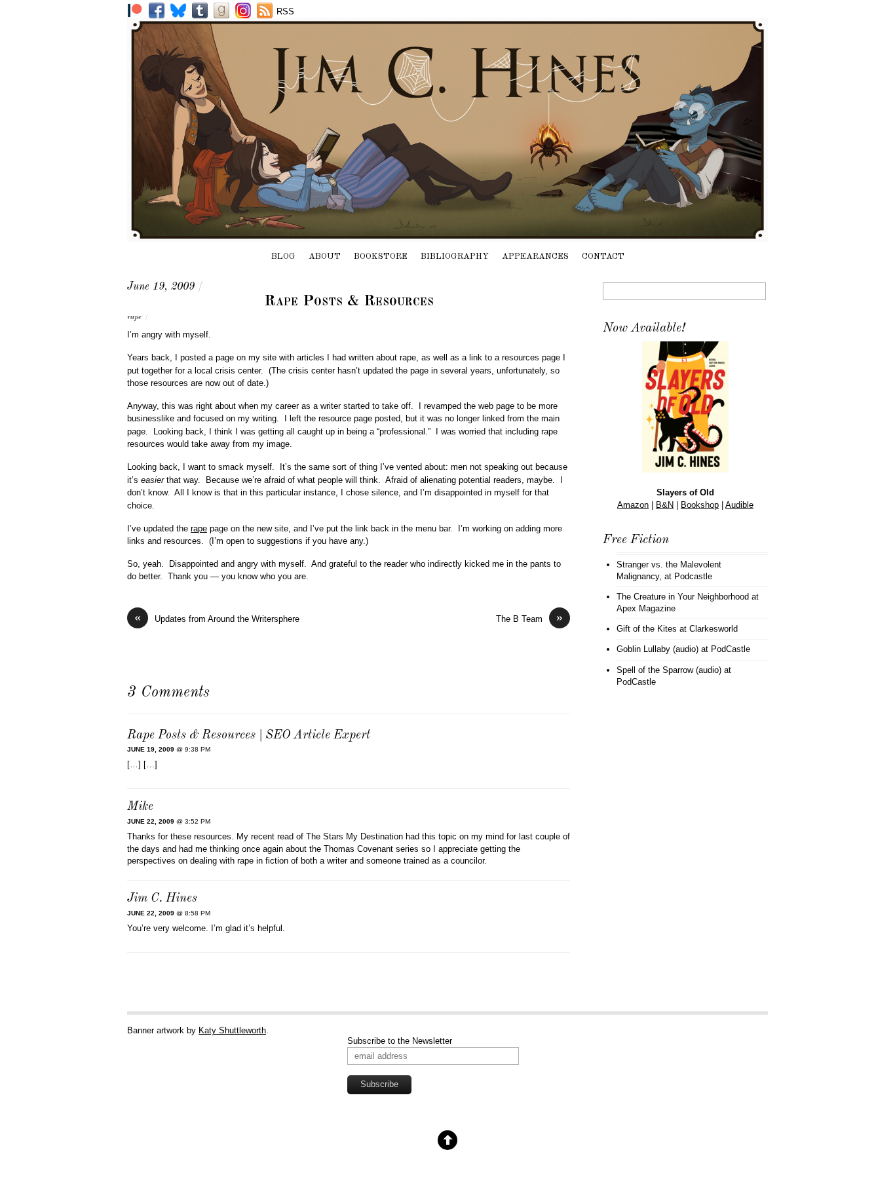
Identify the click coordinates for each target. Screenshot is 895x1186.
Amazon (633, 505)
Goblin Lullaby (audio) (657, 649)
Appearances (535, 256)
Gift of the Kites (647, 629)
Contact (603, 256)
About (325, 256)
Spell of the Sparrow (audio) (669, 670)
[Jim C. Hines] (447, 235)
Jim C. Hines (162, 898)
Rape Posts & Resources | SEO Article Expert (248, 735)
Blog (283, 256)
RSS (285, 11)
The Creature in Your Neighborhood (683, 597)
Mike (140, 807)
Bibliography (455, 256)
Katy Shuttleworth (232, 1030)
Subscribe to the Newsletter (399, 1041)
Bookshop (700, 505)
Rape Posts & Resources (349, 301)
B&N (665, 505)
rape (134, 317)
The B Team (529, 618)
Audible (739, 505)
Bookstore (381, 256)
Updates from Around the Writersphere (216, 618)
